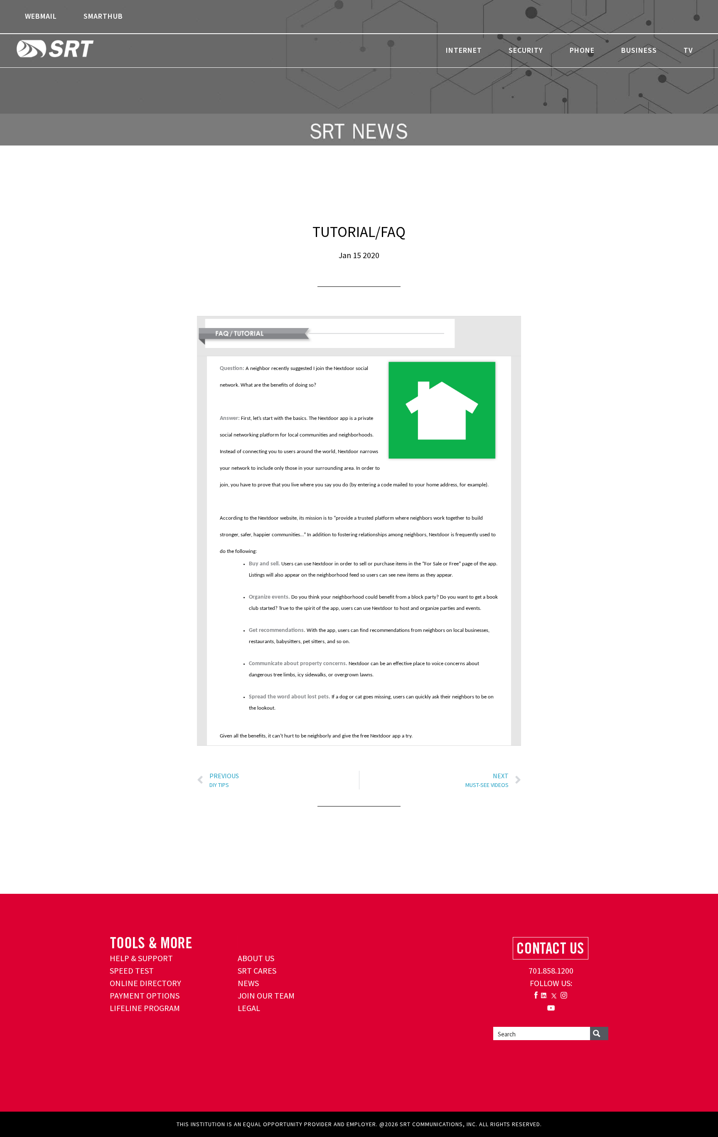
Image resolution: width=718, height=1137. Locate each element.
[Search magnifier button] (599, 1033)
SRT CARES (257, 970)
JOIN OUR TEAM (266, 995)
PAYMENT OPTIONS (145, 995)
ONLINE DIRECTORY (145, 983)
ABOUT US (256, 958)
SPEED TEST (132, 970)
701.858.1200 (551, 970)
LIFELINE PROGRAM (145, 1008)
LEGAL (249, 1008)
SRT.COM (81, 50)
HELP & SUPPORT (141, 958)
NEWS (248, 983)
